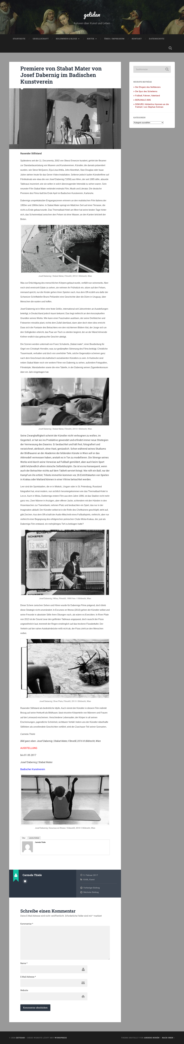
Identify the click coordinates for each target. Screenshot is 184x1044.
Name (23, 963)
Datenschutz (156, 38)
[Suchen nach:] (152, 69)
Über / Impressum (114, 38)
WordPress (61, 1038)
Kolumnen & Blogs (66, 38)
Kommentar (26, 924)
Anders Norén (151, 1038)
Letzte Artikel (34, 838)
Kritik (90, 38)
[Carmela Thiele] (27, 851)
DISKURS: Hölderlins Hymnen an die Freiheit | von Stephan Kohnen (152, 105)
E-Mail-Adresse (28, 977)
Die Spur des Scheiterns (146, 91)
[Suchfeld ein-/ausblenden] (170, 48)
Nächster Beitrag (91, 892)
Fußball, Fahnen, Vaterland (147, 95)
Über (23, 838)
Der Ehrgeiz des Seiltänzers (148, 87)
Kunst (92, 879)
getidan (92, 14)
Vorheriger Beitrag (91, 887)
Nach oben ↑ (168, 1038)
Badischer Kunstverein (32, 769)
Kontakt (137, 38)
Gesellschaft (41, 38)
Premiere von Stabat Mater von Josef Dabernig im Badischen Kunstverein (61, 75)
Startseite (19, 38)
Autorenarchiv (25, 881)
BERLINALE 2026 (143, 99)
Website (24, 990)
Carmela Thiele (40, 842)
